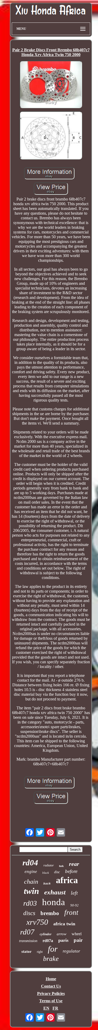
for (52, 949)
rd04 (30, 862)
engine (31, 871)
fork (61, 866)
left (74, 893)
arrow (61, 934)
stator (26, 951)
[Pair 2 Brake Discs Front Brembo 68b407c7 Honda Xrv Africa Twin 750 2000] (51, 85)
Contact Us (51, 986)
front (71, 912)
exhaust (55, 892)
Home (51, 979)
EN (46, 1008)
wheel (77, 934)
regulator (71, 951)
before (71, 871)
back (47, 883)
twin (31, 891)
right (40, 952)
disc (57, 872)
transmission (28, 941)
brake (51, 958)
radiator (48, 865)
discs (29, 913)
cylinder (45, 934)
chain (31, 881)
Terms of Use (50, 1001)
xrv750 (37, 922)
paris (63, 940)
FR (55, 1008)
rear (74, 864)
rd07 (27, 932)
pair (78, 940)
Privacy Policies (51, 993)
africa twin (64, 923)
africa (67, 880)
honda (53, 902)
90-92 (74, 905)
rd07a (48, 940)
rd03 (30, 903)
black (45, 872)
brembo (50, 913)
